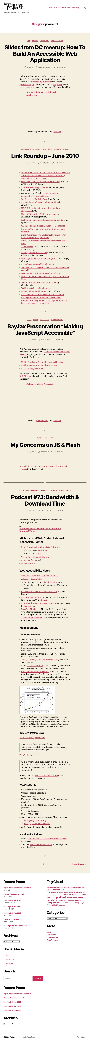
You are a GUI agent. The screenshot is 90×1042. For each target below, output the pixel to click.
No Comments (60, 67)
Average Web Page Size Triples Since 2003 (39, 660)
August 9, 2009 (46, 510)
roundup (57, 149)
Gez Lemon (29, 606)
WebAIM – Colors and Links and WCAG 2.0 (40, 576)
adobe (83, 887)
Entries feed (51, 935)
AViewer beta (27, 247)
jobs (84, 895)
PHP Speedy (29, 820)
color (21, 490)
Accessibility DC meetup (41, 82)
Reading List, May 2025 (12, 913)
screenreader (61, 900)
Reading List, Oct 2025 (12, 907)
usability (62, 903)
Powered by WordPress (26, 1037)
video (67, 903)
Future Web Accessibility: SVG (34, 291)
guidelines (60, 895)
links (50, 149)
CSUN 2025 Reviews (11, 919)
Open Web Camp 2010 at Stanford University (40, 181)
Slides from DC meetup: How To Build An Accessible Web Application (45, 53)
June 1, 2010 (45, 452)
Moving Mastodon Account (14, 894)
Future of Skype (28, 563)
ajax (29, 319)
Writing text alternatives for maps (36, 288)
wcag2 (61, 490)
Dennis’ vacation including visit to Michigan (40, 547)
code (71, 890)
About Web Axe (54, 8)
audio (63, 890)
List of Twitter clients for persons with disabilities (42, 294)
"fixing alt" (66, 887)
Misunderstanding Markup (33, 597)
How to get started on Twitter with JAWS (38, 258)
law (45, 149)
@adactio (44, 600)
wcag (77, 903)
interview (72, 895)
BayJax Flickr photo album (33, 368)
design (65, 892)
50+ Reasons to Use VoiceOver (34, 199)
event (35, 319)
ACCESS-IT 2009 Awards (31, 579)
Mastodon (10, 959)
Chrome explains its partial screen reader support (43, 226)
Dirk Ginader (25, 376)
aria (51, 890)
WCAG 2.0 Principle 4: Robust (32, 738)
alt (48, 890)
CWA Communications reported (35, 671)
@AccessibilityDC (27, 84)
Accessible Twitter (29, 560)
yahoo (68, 490)
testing (49, 903)
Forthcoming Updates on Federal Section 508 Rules (43, 220)
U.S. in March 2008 (35, 666)
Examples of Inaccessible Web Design (37, 264)
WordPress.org (52, 940)
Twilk (39, 553)
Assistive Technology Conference (35, 187)
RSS (7, 955)
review (80, 897)
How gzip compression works (37, 824)
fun (51, 895)
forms (48, 895)
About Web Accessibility (70, 8)
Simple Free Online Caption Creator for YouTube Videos (45, 172)
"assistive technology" (55, 887)
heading (35, 40)
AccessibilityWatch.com (31, 618)
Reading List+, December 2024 (15, 926)
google (55, 895)
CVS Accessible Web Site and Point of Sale (39, 591)
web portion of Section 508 (46, 775)
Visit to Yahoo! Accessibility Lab (35, 557)
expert (79, 892)
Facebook (10, 963)
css (28, 40)
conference (26, 149)
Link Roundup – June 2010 (45, 155)
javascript (44, 40)
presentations (57, 40)
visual (72, 903)
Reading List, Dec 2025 (12, 900)
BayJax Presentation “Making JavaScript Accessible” (45, 329)
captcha (67, 890)
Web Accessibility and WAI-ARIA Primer (39, 282)
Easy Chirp (57, 84)
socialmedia (71, 900)
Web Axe (57, 132)
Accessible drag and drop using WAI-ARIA (39, 603)
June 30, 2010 (44, 163)
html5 (65, 895)
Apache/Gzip (40, 820)
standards (77, 900)
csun (61, 892)
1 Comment (59, 340)
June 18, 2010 (45, 340)
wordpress (62, 905)
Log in (49, 932)
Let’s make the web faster (41, 844)
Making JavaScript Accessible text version (39, 365)
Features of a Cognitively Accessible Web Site (40, 273)
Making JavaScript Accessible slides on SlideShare (43, 362)
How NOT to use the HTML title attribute (38, 214)
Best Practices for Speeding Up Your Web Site (47, 839)
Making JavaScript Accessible (34, 252)
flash (39, 438)
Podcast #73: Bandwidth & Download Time (45, 500)
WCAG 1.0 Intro (26, 755)
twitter (53, 490)
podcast (45, 490)
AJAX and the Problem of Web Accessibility (40, 202)
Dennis (31, 67)
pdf (54, 897)
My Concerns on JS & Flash (45, 444)
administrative (75, 887)
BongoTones (42, 550)
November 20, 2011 (44, 67)
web (49, 905)
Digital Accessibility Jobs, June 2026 (17, 888)
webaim (66, 149)
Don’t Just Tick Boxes (30, 609)
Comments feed (53, 937)
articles (56, 889)
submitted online (49, 582)
